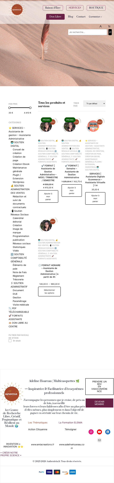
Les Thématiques (37, 422)
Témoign (69, 429)
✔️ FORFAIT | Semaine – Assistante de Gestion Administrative (71, 171)
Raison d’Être (53, 7)
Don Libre (55, 16)
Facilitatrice (56, 389)
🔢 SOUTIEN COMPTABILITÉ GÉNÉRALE (48, 153)
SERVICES (75, 7)
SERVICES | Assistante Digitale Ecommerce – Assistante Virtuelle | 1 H (95, 179)
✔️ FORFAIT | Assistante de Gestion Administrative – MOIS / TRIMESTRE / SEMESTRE (48, 173)
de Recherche (12, 413)
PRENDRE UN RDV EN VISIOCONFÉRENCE (99, 386)
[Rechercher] (110, 32)
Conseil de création (94, 151)
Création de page (93, 154)
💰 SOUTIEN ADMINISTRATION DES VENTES (49, 242)
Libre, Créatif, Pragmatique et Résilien (12, 420)
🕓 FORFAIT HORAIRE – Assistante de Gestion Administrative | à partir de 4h (49, 271)
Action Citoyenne (37, 429)
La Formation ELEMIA (70, 422)
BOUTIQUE (96, 7)
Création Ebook (92, 156)
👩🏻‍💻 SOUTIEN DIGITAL (46, 141)
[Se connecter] (100, 26)
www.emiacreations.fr (42, 444)
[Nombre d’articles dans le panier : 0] (109, 26)
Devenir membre (99, 403)
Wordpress (90, 167)
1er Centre (11, 410)
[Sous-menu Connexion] (101, 16)
